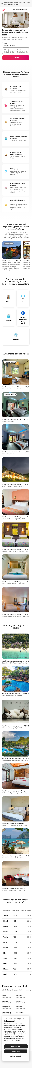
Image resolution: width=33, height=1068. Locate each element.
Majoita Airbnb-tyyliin (20, 10)
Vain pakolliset (15, 1051)
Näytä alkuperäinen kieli (11, 4)
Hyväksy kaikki (15, 1046)
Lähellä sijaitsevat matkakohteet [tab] (12, 990)
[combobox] (16, 45)
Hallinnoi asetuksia (15, 1056)
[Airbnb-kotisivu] (3, 9)
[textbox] (9, 52)
